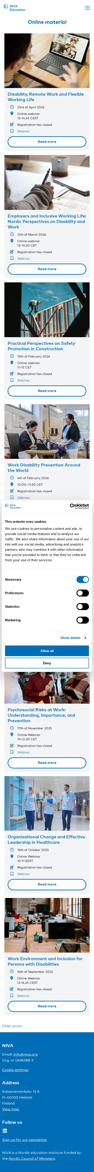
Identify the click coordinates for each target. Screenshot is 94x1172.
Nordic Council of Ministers (32, 1158)
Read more (47, 141)
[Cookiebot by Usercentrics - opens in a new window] (70, 506)
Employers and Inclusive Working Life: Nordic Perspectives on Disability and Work (47, 221)
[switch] (83, 592)
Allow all (47, 650)
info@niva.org (26, 1054)
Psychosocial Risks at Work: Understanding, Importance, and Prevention (41, 715)
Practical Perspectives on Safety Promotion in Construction (41, 345)
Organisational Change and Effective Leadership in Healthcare (46, 839)
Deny (47, 663)
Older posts (12, 1026)
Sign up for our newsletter (24, 1140)
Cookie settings (15, 1070)
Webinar (23, 131)
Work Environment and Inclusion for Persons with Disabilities (45, 961)
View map (10, 1109)
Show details (70, 638)
